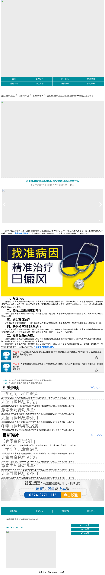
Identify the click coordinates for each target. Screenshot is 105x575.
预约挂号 (91, 84)
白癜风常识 (24, 96)
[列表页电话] (52, 490)
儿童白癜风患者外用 (19, 417)
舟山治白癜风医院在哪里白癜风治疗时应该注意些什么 (70, 96)
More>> (96, 388)
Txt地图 (85, 533)
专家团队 (39, 511)
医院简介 (39, 79)
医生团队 (65, 79)
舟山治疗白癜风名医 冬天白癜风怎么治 (25, 383)
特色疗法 (14, 84)
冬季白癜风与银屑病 (19, 426)
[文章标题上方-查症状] (52, 139)
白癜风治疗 (38, 96)
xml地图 (85, 529)
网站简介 (14, 511)
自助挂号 (91, 511)
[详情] (72, 398)
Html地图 (85, 525)
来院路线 (65, 84)
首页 (14, 79)
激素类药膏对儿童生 (19, 409)
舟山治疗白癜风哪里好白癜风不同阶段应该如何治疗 (31, 380)
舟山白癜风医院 (8, 96)
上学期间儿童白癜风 (19, 393)
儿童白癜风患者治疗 (19, 401)
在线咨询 (91, 79)
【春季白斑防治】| (18, 441)
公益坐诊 (39, 84)
